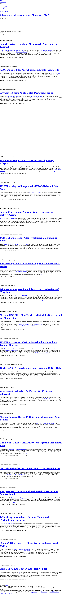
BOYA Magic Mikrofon (8, 523)
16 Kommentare (22, 276)
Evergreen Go (23, 498)
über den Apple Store (47, 399)
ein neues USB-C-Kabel (35, 192)
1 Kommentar (21, 225)
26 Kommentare (22, 478)
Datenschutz (44, 592)
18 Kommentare (20, 199)
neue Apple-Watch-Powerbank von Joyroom (12, 50)
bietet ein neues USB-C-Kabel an (23, 296)
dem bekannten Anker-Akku (42, 353)
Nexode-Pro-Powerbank (23, 324)
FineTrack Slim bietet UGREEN (28, 325)
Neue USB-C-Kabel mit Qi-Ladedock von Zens (24, 568)
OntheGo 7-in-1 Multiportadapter (28, 371)
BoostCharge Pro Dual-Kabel (20, 271)
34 (25, 251)
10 (25, 57)
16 (26, 276)
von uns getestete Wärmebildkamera (22, 549)
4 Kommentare (22, 404)
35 (25, 430)
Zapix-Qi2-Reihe (37, 324)
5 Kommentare (19, 378)
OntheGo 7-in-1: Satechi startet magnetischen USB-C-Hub (30, 368)
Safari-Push (53, 592)
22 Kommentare (21, 80)
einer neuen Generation (36, 96)
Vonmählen (13, 498)
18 (25, 199)
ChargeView (13, 218)
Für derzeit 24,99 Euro (21, 52)
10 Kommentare (21, 57)
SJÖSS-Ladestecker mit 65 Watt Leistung (17, 474)
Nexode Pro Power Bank (10, 348)
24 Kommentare (20, 173)
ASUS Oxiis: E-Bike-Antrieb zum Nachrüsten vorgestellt (29, 69)
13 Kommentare (21, 504)
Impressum (34, 592)
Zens (19, 572)
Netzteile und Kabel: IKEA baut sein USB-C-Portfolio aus (30, 468)
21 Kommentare (21, 302)
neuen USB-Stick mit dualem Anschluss (45, 423)
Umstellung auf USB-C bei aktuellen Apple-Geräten (16, 244)
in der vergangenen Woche (45, 50)
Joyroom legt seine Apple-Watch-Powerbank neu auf (27, 92)
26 (27, 478)
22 (25, 80)
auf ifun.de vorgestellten (11, 350)
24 (25, 173)
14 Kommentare (21, 355)
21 (26, 302)
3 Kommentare (20, 329)
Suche (4, 9)
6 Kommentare (21, 556)
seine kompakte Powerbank (13, 96)
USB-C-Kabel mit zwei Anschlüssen (17, 449)
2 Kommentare (22, 455)
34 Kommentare (21, 251)
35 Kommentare (20, 430)
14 (26, 355)
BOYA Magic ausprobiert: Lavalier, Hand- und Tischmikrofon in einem (24, 518)
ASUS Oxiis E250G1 (56, 73)
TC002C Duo (27, 550)
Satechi (1, 218)
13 (26, 504)
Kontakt (5, 6)
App (4, 7)
